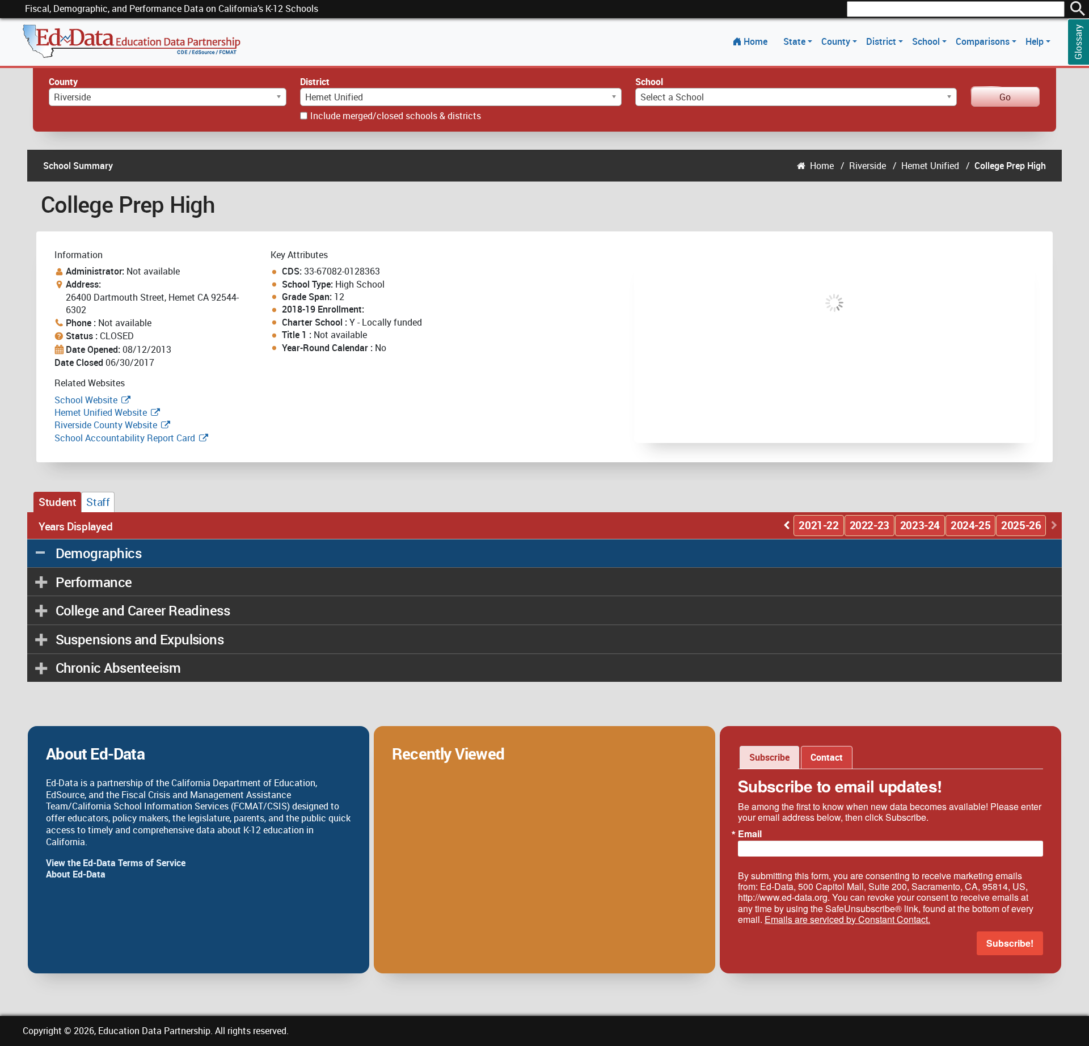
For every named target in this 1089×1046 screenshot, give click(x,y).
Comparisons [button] (984, 41)
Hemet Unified (930, 165)
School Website (87, 400)
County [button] (836, 41)
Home (755, 41)
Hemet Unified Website (100, 412)
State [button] (795, 41)
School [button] (927, 41)
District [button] (882, 41)
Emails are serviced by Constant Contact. (847, 919)
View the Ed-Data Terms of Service (115, 863)
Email (750, 833)
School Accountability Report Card (124, 438)
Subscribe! (1009, 943)
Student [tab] (57, 502)
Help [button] (1035, 41)
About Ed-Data (75, 874)
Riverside (867, 165)
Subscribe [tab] (769, 757)
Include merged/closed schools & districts (395, 115)
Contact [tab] (827, 757)
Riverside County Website (105, 425)
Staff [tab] (97, 502)
